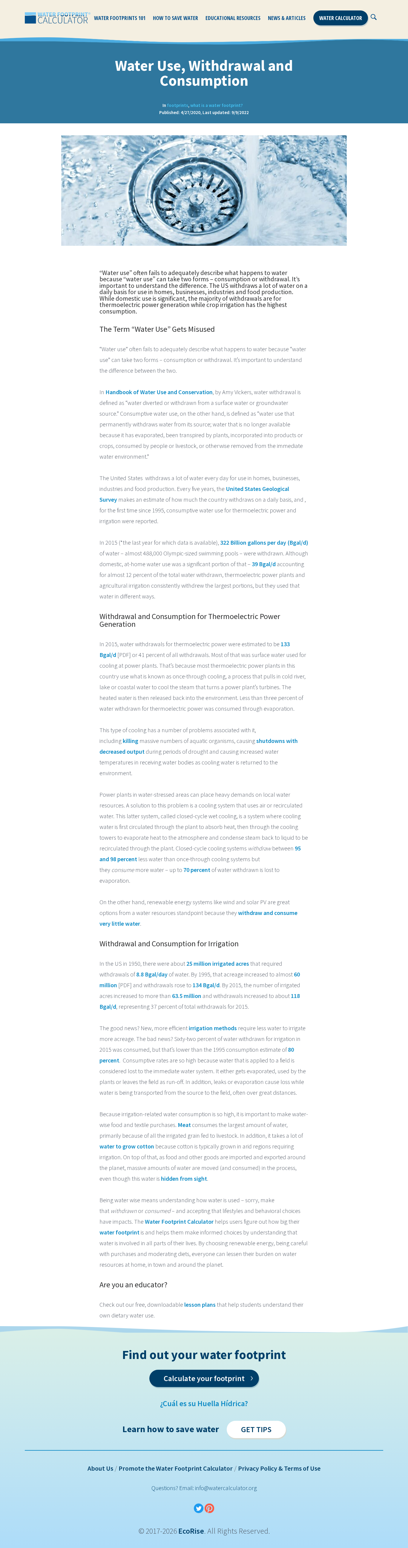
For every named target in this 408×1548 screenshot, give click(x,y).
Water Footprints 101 (119, 18)
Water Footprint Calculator (179, 1221)
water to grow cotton (126, 1146)
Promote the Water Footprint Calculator (176, 1468)
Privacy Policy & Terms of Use (279, 1468)
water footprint (120, 1232)
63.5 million (186, 995)
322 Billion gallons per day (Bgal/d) (264, 542)
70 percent (196, 869)
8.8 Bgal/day (152, 974)
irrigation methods (213, 1028)
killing (130, 740)
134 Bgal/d (206, 985)
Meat (185, 1124)
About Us (100, 1468)
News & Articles (287, 18)
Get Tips (256, 1429)
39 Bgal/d (264, 564)
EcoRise (191, 1531)
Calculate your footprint (208, 1377)
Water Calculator (340, 18)
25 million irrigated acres (217, 963)
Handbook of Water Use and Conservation (159, 392)
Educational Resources (232, 18)
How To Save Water (175, 18)
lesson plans (200, 1304)
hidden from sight (184, 1178)
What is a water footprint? (216, 105)
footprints (177, 105)
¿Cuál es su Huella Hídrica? (204, 1403)
